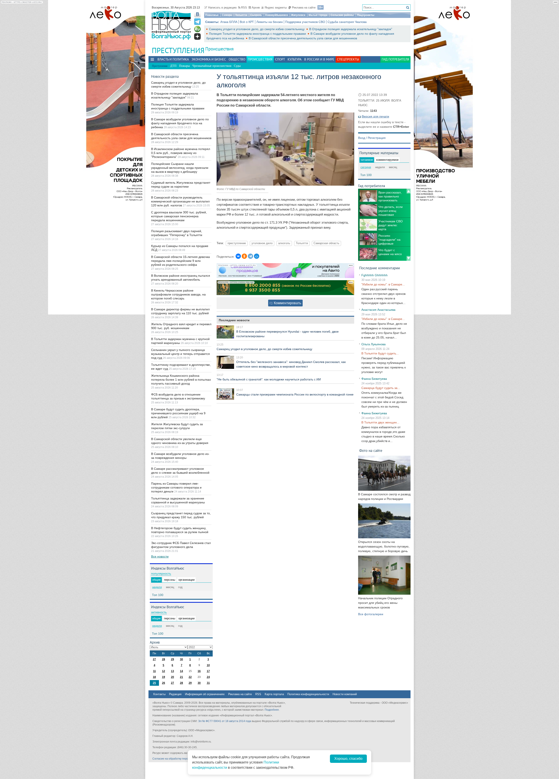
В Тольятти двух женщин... (380, 422)
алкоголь (284, 243)
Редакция (175, 694)
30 (181, 659)
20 (172, 677)
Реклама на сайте (304, 7)
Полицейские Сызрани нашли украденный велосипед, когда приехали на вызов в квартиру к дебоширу (179, 167)
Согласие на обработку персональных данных (181, 758)
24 (208, 677)
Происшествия (219, 49)
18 (154, 677)
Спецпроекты (348, 59)
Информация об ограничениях (205, 694)
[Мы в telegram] (197, 21)
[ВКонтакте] (238, 256)
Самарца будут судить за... (380, 388)
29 (172, 659)
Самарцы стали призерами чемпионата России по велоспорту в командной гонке (295, 394)
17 (208, 671)
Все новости (160, 556)
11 (154, 671)
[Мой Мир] (256, 256)
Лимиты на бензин (269, 22)
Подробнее (272, 709)
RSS (244, 7)
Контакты (159, 694)
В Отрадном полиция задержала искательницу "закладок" (350, 29)
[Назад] (409, 191)
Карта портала (274, 694)
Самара (227, 15)
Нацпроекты (365, 15)
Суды (237, 65)
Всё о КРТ (247, 22)
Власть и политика (173, 59)
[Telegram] (250, 256)
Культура (295, 59)
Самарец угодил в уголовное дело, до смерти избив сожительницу (257, 29)
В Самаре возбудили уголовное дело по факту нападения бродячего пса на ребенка (180, 123)
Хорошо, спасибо (348, 758)
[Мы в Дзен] (197, 36)
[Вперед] (409, 258)
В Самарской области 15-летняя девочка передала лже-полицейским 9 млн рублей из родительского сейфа (180, 260)
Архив (256, 7)
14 (181, 671)
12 (163, 671)
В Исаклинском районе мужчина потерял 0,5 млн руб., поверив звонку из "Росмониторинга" (180, 153)
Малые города (318, 15)
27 (154, 659)
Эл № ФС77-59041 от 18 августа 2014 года (224, 721)
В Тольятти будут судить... (380, 353)
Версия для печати (375, 116)
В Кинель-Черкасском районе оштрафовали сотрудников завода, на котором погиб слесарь (178, 294)
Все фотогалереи (370, 614)
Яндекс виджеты (276, 7)
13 (172, 671)
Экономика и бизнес (209, 59)
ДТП (173, 65)
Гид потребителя (395, 59)
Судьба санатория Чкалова (347, 22)
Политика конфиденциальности (308, 694)
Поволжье (212, 15)
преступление (237, 243)
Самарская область (326, 243)
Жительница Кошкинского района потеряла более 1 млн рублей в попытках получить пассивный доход (181, 379)
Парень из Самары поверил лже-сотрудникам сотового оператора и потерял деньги (176, 487)
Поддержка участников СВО (305, 22)
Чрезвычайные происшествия (211, 65)
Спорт (280, 59)
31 (208, 682)
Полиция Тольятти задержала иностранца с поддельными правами (258, 33)
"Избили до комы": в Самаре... (383, 284)
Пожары (184, 65)
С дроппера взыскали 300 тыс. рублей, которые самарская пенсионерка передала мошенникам (179, 216)
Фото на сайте (370, 450)
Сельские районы (342, 15)
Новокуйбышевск (276, 15)
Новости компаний (345, 694)
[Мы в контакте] (197, 14)
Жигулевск (298, 15)
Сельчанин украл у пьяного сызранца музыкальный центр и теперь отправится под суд (180, 353)
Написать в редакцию (222, 7)
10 (208, 665)
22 (190, 677)
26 (163, 682)
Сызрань (256, 15)
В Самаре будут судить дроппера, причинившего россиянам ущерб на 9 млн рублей (178, 413)
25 (154, 682)
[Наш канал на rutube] (197, 29)
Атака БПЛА (228, 22)
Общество (237, 59)
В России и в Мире (319, 59)
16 (199, 671)
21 (181, 677)
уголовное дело (262, 243)
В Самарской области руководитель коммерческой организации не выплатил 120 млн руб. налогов (180, 201)
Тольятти (241, 15)
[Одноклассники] (244, 256)
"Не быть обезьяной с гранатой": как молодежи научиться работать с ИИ (269, 379)
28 (163, 659)
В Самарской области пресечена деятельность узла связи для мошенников (303, 38)
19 (163, 677)
